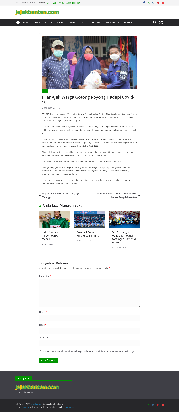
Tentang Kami (112, 22)
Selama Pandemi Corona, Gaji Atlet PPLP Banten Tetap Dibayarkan (117, 195)
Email (42, 324)
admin (57, 108)
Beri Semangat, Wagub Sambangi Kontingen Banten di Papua (124, 237)
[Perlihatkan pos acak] (161, 22)
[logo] (37, 385)
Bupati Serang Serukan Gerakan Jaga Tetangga (60, 195)
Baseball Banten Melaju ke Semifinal (88, 233)
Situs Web (44, 337)
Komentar (45, 276)
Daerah (37, 22)
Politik (48, 22)
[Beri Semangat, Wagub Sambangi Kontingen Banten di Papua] (124, 213)
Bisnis (85, 22)
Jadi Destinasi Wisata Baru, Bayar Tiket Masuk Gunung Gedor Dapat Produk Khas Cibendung (71, 4)
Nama (43, 312)
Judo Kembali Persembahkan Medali (51, 235)
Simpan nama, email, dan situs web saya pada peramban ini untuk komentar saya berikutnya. (89, 351)
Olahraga (73, 22)
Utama (26, 22)
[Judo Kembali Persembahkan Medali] (54, 213)
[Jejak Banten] (18, 22)
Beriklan (127, 22)
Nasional (96, 22)
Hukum (59, 22)
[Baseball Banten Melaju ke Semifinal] (89, 213)
